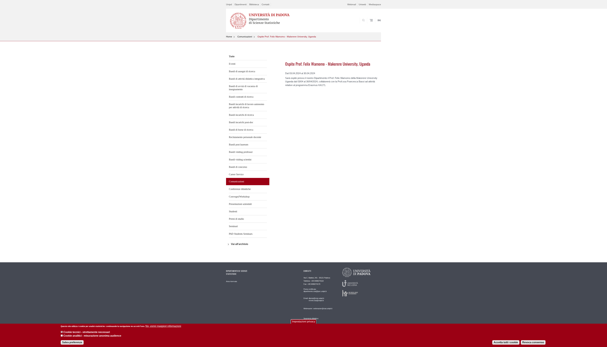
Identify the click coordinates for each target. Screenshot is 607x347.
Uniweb (362, 4)
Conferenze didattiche (240, 189)
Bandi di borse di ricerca (241, 129)
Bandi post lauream (238, 144)
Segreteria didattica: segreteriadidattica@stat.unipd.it (316, 322)
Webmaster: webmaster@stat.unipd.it (318, 308)
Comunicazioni (244, 36)
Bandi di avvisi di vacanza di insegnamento (243, 88)
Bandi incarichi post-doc (241, 122)
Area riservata (231, 281)
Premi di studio (236, 219)
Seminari (233, 226)
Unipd (229, 4)
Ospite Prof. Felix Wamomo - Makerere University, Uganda (287, 36)
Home (229, 36)
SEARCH (375, 25)
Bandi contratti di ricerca (241, 96)
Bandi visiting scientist (240, 159)
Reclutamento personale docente (245, 137)
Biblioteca (254, 4)
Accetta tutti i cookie (506, 342)
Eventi (232, 63)
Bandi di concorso (238, 167)
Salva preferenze (72, 342)
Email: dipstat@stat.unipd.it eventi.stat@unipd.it (314, 299)
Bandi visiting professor (241, 152)
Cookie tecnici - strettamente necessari (86, 332)
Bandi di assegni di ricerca (242, 71)
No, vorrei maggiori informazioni (163, 326)
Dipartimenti (241, 4)
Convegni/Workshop (239, 196)
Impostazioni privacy (303, 321)
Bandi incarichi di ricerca (241, 115)
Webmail (351, 4)
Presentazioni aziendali (240, 204)
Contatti (265, 4)
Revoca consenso (533, 342)
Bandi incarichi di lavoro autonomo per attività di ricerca (246, 106)
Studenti (233, 211)
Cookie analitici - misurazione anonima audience (92, 335)
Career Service (236, 174)
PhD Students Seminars (240, 233)
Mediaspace (375, 4)
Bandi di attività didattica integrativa (247, 78)
